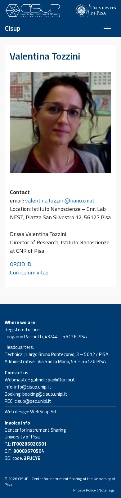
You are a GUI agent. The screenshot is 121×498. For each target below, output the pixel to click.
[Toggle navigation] (107, 28)
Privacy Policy (84, 490)
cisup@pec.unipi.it (33, 401)
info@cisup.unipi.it (33, 386)
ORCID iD (20, 264)
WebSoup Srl (43, 411)
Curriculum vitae (29, 272)
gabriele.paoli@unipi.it (53, 379)
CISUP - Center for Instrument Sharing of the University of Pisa (60, 481)
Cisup (12, 28)
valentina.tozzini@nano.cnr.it (59, 200)
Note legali (107, 490)
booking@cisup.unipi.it (44, 394)
